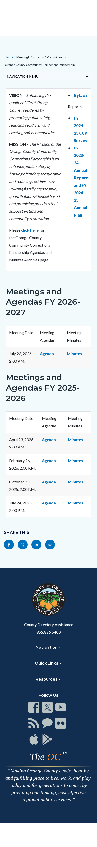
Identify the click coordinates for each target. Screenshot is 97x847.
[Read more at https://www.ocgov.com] (48, 599)
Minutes (74, 353)
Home (9, 57)
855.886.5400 (48, 632)
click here (30, 230)
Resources (47, 679)
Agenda (47, 353)
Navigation (47, 647)
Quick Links (46, 663)
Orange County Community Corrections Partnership (40, 65)
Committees (55, 57)
